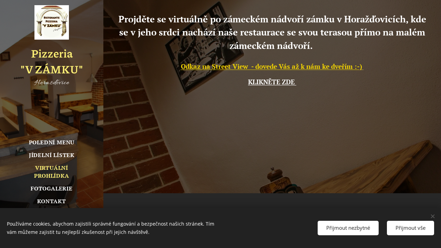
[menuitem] (51, 142)
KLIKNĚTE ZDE (272, 82)
